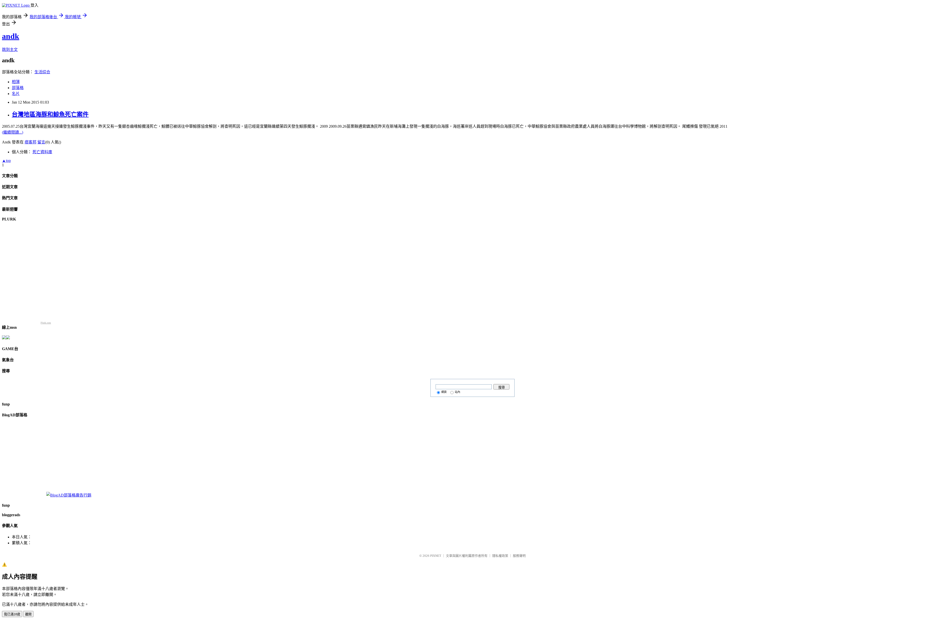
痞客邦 (30, 142)
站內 (457, 391)
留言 (41, 142)
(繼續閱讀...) (12, 132)
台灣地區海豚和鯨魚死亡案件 (50, 114)
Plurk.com (46, 322)
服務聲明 (519, 556)
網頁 (444, 391)
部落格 (18, 88)
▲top (6, 160)
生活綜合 (42, 72)
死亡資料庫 (42, 152)
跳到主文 (10, 49)
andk (10, 36)
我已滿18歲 (12, 614)
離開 (28, 614)
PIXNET (435, 556)
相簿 (16, 82)
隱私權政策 (500, 556)
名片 (16, 94)
